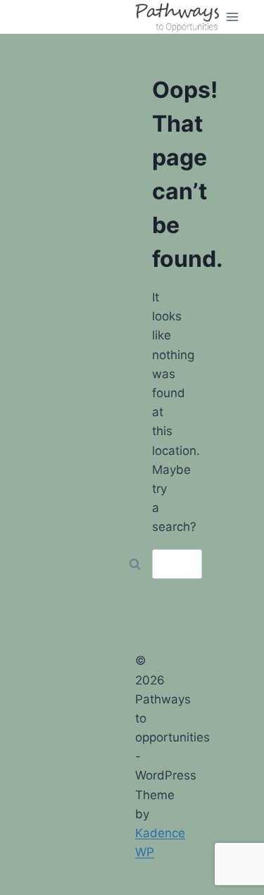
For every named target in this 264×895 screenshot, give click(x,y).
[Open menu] (233, 16)
